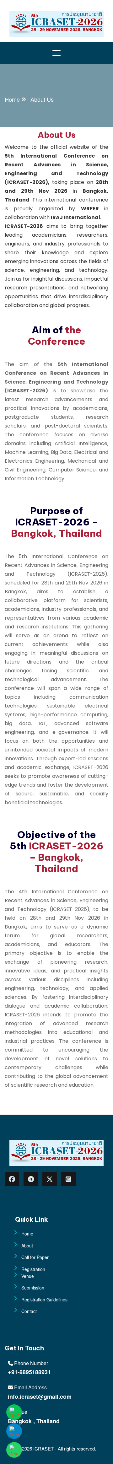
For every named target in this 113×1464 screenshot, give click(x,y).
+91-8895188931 (29, 1372)
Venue (27, 1276)
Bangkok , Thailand (34, 1421)
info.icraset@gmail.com (40, 1396)
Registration (33, 1269)
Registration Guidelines (44, 1299)
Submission (32, 1287)
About (27, 1245)
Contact (29, 1311)
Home (12, 99)
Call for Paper (35, 1257)
